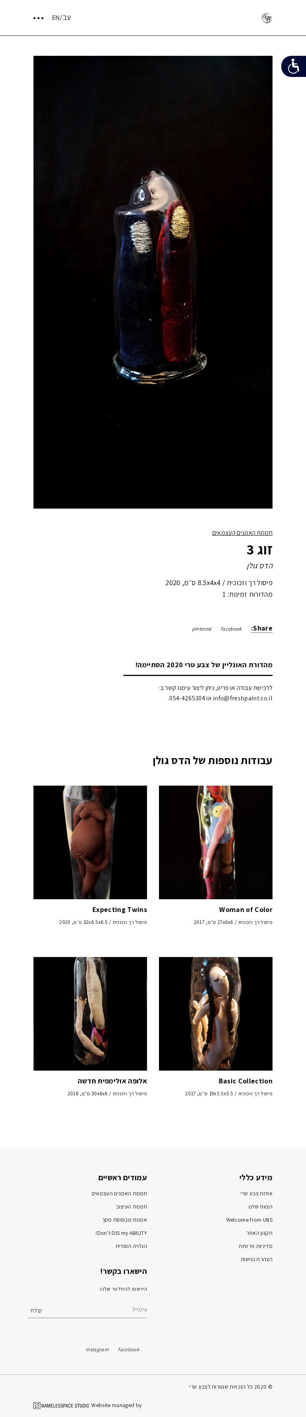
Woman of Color (246, 909)
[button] (263, 284)
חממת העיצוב (131, 1206)
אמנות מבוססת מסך (124, 1219)
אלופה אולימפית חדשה (112, 1080)
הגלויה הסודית (131, 1246)
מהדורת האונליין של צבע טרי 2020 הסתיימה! (204, 664)
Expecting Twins (119, 909)
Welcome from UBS (249, 1219)
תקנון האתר (259, 1232)
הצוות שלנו (261, 1206)
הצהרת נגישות (257, 1259)
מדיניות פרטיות (256, 1246)
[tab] (198, 664)
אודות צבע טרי (257, 1193)
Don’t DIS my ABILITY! (121, 1232)
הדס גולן (260, 565)
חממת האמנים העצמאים (242, 533)
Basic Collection (246, 1080)
